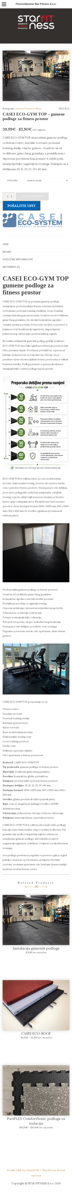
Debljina (12, 180)
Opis (5, 244)
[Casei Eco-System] (32, 220)
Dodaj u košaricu (32, 196)
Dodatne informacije (18, 259)
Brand (7, 251)
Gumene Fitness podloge (28, 108)
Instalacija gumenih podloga (36, 948)
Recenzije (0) (11, 266)
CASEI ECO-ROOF (36, 1033)
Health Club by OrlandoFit (23, 1170)
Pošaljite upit (22, 206)
